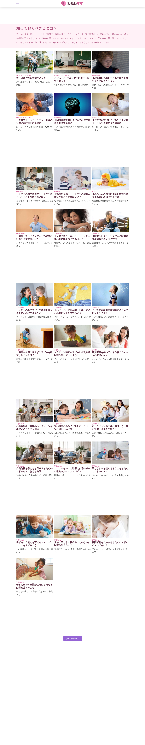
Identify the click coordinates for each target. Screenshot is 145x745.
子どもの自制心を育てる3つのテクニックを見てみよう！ (34, 544)
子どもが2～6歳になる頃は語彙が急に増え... (33, 318)
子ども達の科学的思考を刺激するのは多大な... (72, 128)
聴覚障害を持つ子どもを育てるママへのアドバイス (110, 354)
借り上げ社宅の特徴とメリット (32, 77)
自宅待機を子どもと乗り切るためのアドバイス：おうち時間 (34, 470)
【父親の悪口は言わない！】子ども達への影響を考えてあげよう (72, 237)
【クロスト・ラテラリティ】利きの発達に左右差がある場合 (34, 121)
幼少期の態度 (96, 75)
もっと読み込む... (72, 638)
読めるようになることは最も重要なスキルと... (110, 477)
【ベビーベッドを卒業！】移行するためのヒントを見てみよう (72, 311)
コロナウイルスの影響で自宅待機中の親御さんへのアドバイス (72, 470)
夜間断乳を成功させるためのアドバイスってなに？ (110, 544)
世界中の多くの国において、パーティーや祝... (110, 86)
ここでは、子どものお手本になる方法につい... (34, 202)
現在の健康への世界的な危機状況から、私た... (110, 434)
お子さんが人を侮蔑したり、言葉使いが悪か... (34, 244)
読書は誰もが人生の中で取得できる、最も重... (110, 244)
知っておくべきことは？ (23, 75)
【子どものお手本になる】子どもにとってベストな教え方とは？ (34, 195)
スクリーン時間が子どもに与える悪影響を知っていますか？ (72, 354)
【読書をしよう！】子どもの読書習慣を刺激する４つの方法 (110, 237)
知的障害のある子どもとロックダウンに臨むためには (72, 428)
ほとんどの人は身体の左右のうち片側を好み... (34, 128)
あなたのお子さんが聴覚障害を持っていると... (110, 360)
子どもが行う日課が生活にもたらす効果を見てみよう (34, 586)
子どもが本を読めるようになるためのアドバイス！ (110, 470)
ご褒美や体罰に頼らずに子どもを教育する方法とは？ (34, 354)
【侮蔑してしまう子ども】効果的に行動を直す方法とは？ (34, 237)
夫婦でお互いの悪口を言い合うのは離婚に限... (72, 244)
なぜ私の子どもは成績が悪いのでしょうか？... (72, 202)
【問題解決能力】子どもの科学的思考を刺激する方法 (72, 121)
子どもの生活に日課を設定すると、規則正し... (34, 593)
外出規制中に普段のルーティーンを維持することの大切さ (34, 428)
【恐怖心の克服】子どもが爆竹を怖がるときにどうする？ (110, 79)
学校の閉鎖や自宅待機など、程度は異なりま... (34, 477)
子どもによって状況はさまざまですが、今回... (110, 550)
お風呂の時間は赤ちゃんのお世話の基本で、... (110, 202)
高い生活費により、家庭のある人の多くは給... (34, 83)
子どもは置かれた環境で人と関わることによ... (110, 318)
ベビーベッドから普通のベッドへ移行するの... (72, 318)
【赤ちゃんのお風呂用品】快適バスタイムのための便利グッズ (110, 195)
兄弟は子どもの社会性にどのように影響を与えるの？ (72, 544)
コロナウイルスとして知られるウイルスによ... (34, 434)
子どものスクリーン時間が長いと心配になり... (72, 360)
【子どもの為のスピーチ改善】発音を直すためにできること (34, 311)
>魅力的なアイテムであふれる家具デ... (72, 84)
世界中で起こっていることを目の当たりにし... (72, 477)
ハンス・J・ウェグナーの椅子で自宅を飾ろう (71, 79)
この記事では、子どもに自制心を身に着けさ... (34, 550)
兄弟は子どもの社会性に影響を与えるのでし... (72, 550)
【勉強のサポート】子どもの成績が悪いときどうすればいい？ (72, 195)
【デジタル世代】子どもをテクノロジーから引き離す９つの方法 (110, 121)
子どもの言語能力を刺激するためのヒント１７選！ (110, 311)
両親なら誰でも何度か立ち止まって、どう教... (34, 360)
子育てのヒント (59, 117)
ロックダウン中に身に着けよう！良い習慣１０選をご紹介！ (110, 428)
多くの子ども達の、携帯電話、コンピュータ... (110, 128)
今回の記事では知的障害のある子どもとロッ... (72, 434)
